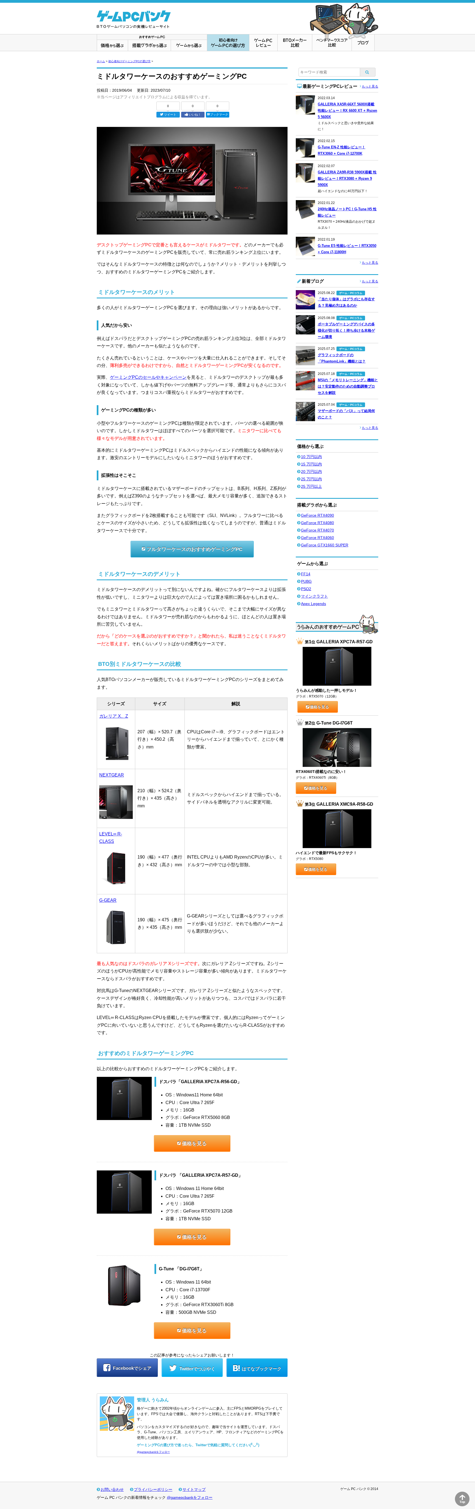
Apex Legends (313, 603)
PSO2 (306, 589)
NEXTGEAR (111, 775)
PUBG (306, 581)
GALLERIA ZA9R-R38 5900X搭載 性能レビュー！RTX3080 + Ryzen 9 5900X (347, 178)
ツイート (170, 114)
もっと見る (370, 86)
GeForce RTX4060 (317, 537)
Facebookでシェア (131, 1368)
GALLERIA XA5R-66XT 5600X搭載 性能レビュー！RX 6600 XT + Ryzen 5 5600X (347, 110)
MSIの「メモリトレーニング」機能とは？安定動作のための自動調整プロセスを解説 (348, 386)
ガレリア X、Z (113, 716)
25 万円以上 (311, 486)
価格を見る (194, 1143)
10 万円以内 (311, 456)
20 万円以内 (311, 471)
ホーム (101, 61)
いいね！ (195, 114)
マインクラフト (314, 596)
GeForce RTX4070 (317, 530)
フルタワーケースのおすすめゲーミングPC (194, 549)
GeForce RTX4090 (317, 515)
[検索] (367, 72)
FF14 (305, 574)
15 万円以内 (311, 464)
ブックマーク (219, 114)
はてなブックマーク (261, 1368)
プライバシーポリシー (153, 1489)
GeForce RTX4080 (317, 523)
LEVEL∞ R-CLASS (110, 838)
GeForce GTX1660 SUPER (324, 545)
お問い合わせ (112, 1489)
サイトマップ (194, 1489)
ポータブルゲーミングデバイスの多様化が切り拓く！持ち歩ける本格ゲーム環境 (346, 330)
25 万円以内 (311, 479)
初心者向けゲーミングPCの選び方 (129, 61)
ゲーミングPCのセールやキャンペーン (148, 377)
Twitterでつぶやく (196, 1368)
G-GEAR (108, 900)
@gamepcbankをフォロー (153, 1451)
